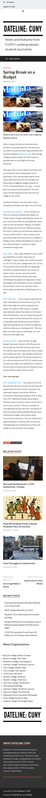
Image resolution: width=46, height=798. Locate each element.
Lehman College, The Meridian (16, 692)
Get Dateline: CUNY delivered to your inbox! (22, 777)
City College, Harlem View (14, 667)
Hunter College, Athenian (14, 676)
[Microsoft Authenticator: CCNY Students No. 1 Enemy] (23, 469)
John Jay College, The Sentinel (16, 683)
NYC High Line (9, 299)
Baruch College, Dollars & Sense (17, 655)
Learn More (16, 771)
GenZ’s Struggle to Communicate (19, 563)
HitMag (29, 795)
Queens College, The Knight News (18, 701)
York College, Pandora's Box (15, 698)
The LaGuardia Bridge (12, 686)
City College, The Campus (14, 670)
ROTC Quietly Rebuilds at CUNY (18, 610)
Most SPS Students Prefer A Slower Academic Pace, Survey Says (20, 525)
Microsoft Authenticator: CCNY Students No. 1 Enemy (18, 485)
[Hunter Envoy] (23, 11)
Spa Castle (7, 253)
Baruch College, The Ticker (14, 658)
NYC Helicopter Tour (12, 382)
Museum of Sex (10, 341)
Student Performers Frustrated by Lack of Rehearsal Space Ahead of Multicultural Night (22, 625)
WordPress (17, 795)
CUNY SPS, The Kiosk (12, 673)
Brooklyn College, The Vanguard (17, 661)
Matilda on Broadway (12, 211)
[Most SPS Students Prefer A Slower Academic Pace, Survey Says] (23, 509)
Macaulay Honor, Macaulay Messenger (20, 695)
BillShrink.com (24, 154)
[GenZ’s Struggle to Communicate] (23, 548)
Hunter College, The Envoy (15, 679)
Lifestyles (7, 68)
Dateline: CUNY (24, 791)
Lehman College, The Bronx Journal (18, 664)
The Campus (16, 443)
